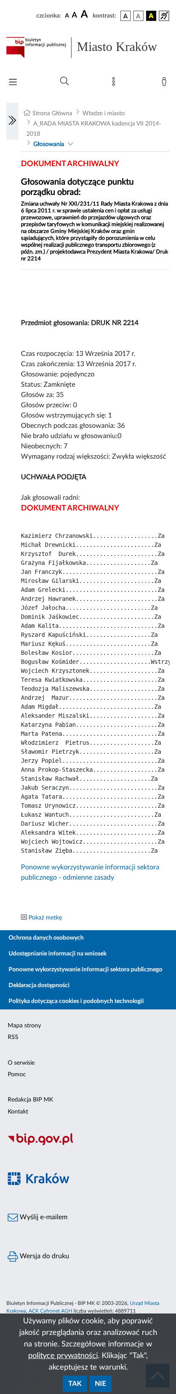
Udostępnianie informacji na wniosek (57, 954)
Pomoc (17, 1075)
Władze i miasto (103, 113)
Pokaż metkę (45, 918)
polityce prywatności (63, 1356)
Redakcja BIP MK (30, 1100)
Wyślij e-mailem (42, 1217)
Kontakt (18, 1112)
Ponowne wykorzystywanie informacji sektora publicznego (85, 970)
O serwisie (21, 1063)
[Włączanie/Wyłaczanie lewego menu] (12, 121)
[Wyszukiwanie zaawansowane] (64, 81)
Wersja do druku (43, 1256)
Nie (100, 1383)
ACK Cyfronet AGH (50, 1310)
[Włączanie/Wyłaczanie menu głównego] (12, 83)
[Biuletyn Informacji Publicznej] (88, 1144)
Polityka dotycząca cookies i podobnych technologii (76, 1001)
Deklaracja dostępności (39, 985)
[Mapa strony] (115, 84)
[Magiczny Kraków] (88, 1184)
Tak (75, 1383)
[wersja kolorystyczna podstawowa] (125, 15)
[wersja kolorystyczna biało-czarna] (138, 15)
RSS (13, 1037)
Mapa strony (24, 1026)
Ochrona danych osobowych (46, 938)
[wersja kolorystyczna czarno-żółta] (151, 15)
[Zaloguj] (166, 84)
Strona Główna (52, 113)
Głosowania (48, 144)
